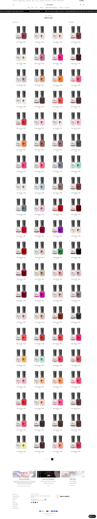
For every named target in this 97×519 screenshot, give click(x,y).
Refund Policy (28, 0)
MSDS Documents (60, 0)
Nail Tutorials (54, 0)
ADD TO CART (21, 61)
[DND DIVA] (72, 474)
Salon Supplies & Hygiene (51, 7)
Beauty (41, 7)
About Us (33, 0)
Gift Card (61, 7)
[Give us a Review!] (24, 474)
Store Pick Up (15, 0)
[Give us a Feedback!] (48, 474)
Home (28, 7)
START (48, 485)
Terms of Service (48, 0)
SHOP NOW (73, 485)
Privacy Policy (41, 0)
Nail (32, 7)
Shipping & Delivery (21, 0)
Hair (37, 7)
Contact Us (67, 7)
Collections (49, 15)
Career (37, 0)
